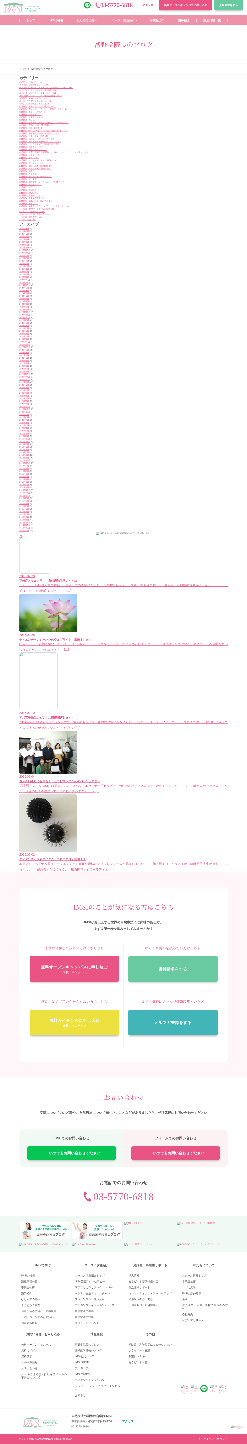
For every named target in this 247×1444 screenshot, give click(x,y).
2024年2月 (24, 307)
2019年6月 (24, 452)
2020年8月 (24, 417)
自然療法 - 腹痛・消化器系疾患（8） (35, 168)
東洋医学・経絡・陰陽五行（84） (34, 98)
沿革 (185, 1299)
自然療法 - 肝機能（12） (30, 195)
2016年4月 (24, 479)
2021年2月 (24, 401)
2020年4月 (24, 428)
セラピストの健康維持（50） (32, 211)
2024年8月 (24, 290)
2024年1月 (24, 309)
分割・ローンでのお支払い (37, 1317)
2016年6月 (24, 474)
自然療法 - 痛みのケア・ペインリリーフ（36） (39, 133)
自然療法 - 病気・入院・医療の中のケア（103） (40, 141)
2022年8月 (24, 352)
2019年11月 (24, 441)
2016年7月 (24, 471)
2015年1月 (24, 520)
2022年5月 (24, 361)
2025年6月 (24, 263)
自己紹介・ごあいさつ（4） (31, 82)
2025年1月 (24, 277)
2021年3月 (24, 398)
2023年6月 (24, 328)
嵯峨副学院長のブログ (88, 1350)
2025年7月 (24, 261)
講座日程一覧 (29, 1281)
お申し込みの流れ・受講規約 (38, 1311)
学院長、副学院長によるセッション (150, 1344)
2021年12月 (24, 374)
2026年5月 (24, 237)
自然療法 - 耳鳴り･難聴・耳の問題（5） (36, 125)
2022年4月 (24, 363)
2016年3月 (24, 482)
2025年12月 (24, 250)
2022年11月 (24, 344)
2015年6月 (24, 506)
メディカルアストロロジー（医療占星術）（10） (40, 96)
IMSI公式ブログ (84, 1356)
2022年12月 (24, 342)
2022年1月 (24, 371)
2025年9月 (24, 255)
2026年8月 (24, 228)
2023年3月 (24, 336)
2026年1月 (24, 247)
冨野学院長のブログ (87, 1344)
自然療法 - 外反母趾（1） (30, 174)
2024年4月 (24, 301)
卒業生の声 (28, 1287)
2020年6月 (24, 423)
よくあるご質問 (30, 1305)
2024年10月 (24, 285)
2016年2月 (24, 485)
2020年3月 (24, 431)
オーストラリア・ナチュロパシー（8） (36, 101)
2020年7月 (24, 420)
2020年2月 (24, 433)
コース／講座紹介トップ (90, 1275)
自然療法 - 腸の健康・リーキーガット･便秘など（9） (42, 182)
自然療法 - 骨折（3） (28, 193)
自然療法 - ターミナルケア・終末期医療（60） (39, 144)
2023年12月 (24, 312)
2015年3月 (24, 514)
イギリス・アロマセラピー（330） (34, 85)
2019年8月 (24, 447)
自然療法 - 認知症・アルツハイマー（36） (37, 139)
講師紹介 (26, 1293)
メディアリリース (193, 1320)
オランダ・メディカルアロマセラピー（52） (38, 93)
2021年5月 (24, 393)
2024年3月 (24, 304)
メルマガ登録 (29, 1362)
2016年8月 (24, 468)
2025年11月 (24, 253)
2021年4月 (24, 396)
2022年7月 (24, 355)
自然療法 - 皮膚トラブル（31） (33, 117)
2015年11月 (24, 493)
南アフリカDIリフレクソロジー (94, 1287)
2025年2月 (24, 274)
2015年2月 (24, 517)
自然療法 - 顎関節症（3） (30, 190)
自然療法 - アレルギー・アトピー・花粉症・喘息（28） (43, 109)
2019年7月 (24, 450)
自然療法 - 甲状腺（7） (29, 120)
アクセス (147, 5)
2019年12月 (24, 439)
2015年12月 (24, 490)
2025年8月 (24, 258)
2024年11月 (24, 282)
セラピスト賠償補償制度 (143, 1281)
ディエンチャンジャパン (90, 1380)
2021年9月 (24, 382)
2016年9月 (24, 466)
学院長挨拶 (189, 1281)
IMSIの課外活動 (191, 1293)
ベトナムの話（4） (27, 220)
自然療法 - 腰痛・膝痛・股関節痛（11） (36, 166)
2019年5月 (24, 455)
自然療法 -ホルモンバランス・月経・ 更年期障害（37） (43, 131)
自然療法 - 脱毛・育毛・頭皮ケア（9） (36, 201)
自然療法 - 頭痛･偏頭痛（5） (31, 128)
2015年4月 (24, 512)
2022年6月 (24, 358)
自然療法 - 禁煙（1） (28, 187)
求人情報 (134, 1275)
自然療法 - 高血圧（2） (29, 171)
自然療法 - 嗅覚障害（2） (30, 114)
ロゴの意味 (189, 1287)
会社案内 (187, 1314)
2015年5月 (24, 509)
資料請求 (228, 5)
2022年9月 (24, 350)
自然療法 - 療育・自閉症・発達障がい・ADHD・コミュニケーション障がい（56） (55, 152)
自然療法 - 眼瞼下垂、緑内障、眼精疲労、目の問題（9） (44, 123)
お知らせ (80, 1395)
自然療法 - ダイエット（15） (32, 163)
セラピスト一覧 (138, 1362)
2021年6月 (24, 390)
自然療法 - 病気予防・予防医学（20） (35, 176)
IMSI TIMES (82, 1374)
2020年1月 (24, 436)
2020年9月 (24, 414)
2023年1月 (24, 339)
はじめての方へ (30, 1299)
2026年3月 (24, 242)
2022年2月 (24, 369)
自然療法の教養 (84, 1311)
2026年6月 (24, 234)
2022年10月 (24, 347)
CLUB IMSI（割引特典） (143, 1305)
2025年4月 (24, 269)
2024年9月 (24, 288)
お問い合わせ (29, 1368)
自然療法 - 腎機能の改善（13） (33, 198)
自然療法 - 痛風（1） (28, 203)
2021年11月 (24, 377)
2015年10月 (24, 495)
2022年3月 (24, 366)
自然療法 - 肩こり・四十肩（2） (33, 112)
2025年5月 (24, 266)
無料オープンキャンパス (185, 5)
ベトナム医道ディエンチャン (92, 1293)
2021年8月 (24, 385)
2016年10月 (24, 463)
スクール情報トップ (194, 1275)
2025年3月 (24, 272)
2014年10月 (24, 528)
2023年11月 (24, 315)
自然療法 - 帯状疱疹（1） (30, 179)
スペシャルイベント (87, 1323)
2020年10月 (24, 412)
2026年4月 (24, 239)
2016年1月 (24, 487)
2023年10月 (24, 317)
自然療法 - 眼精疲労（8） (30, 185)
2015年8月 (24, 501)
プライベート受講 (139, 1350)
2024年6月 (24, 296)
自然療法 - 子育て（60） (30, 155)
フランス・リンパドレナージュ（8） (35, 104)
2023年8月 (24, 323)
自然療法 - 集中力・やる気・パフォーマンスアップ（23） (44, 206)
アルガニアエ (83, 1368)
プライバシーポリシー (214, 1438)
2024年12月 (24, 280)
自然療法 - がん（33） (29, 158)
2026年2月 (24, 245)
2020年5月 (24, 425)
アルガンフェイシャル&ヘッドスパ (96, 1305)
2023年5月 (24, 331)
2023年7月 (24, 326)
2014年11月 (24, 525)
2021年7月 (24, 388)
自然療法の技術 (84, 1317)
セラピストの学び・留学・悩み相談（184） (38, 209)
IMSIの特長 (28, 1275)
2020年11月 (24, 409)
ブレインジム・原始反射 (90, 1299)
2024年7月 (24, 293)
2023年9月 (24, 320)
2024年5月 (24, 299)
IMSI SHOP (82, 1362)
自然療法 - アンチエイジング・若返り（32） (38, 160)
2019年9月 (24, 444)
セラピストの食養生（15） (31, 217)
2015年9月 (24, 498)
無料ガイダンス (30, 1350)
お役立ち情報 (29, 1323)
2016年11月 (24, 460)
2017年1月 (24, 458)
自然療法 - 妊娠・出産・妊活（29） (34, 136)
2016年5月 (24, 476)
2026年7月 (24, 231)
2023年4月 (24, 334)
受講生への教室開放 (141, 1299)
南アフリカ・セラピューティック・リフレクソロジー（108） (46, 87)
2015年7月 (24, 503)
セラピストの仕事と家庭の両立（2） (35, 214)
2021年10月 (24, 379)
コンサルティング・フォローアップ (150, 1293)
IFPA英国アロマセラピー (90, 1281)
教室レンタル (137, 1356)
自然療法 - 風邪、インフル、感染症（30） (37, 106)
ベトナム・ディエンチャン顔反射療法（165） (39, 90)
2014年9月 (24, 530)
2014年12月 (24, 522)
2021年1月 (24, 404)
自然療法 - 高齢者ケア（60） (32, 147)
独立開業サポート (139, 1287)
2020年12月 (24, 406)
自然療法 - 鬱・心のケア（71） (33, 149)
